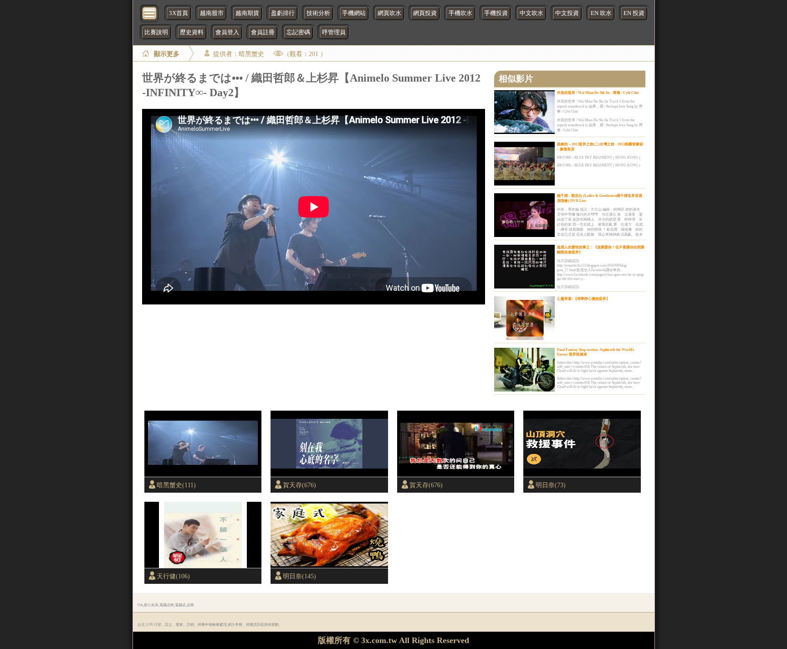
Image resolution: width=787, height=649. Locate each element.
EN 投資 (633, 13)
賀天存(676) (299, 485)
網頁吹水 (389, 13)
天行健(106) (173, 576)
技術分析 (318, 13)
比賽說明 (156, 32)
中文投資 (567, 13)
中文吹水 (531, 13)
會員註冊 (263, 32)
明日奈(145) (299, 576)
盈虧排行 (283, 13)
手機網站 (354, 13)
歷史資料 (192, 32)
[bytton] (150, 12)
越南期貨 (247, 13)
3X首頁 (178, 13)
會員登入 (227, 32)
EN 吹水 (601, 13)
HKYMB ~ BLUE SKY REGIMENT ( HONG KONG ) (598, 157)
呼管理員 (334, 32)
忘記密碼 (298, 32)
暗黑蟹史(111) (176, 485)
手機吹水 (460, 13)
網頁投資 (425, 13)
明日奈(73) (551, 485)
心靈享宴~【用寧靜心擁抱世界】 (583, 299)
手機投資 (496, 13)
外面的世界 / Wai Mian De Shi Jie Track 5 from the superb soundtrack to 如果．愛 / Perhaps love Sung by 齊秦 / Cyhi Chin (600, 106)
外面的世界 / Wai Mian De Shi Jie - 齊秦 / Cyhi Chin (598, 93)
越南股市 (212, 13)
